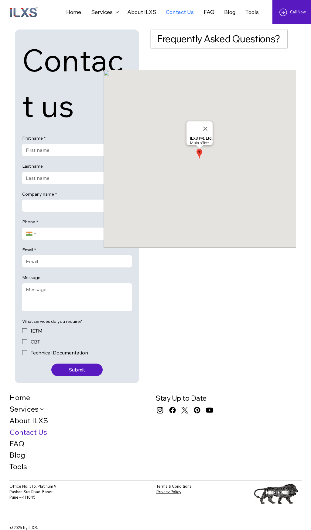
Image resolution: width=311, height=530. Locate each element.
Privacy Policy (168, 491)
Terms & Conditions (174, 486)
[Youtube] (209, 410)
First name (34, 138)
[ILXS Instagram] (160, 410)
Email (29, 250)
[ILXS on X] (184, 410)
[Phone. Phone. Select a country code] (31, 233)
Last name (32, 166)
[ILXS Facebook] (172, 410)
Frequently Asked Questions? (218, 39)
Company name (39, 194)
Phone (30, 222)
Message (31, 277)
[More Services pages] (117, 12)
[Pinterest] (197, 410)
